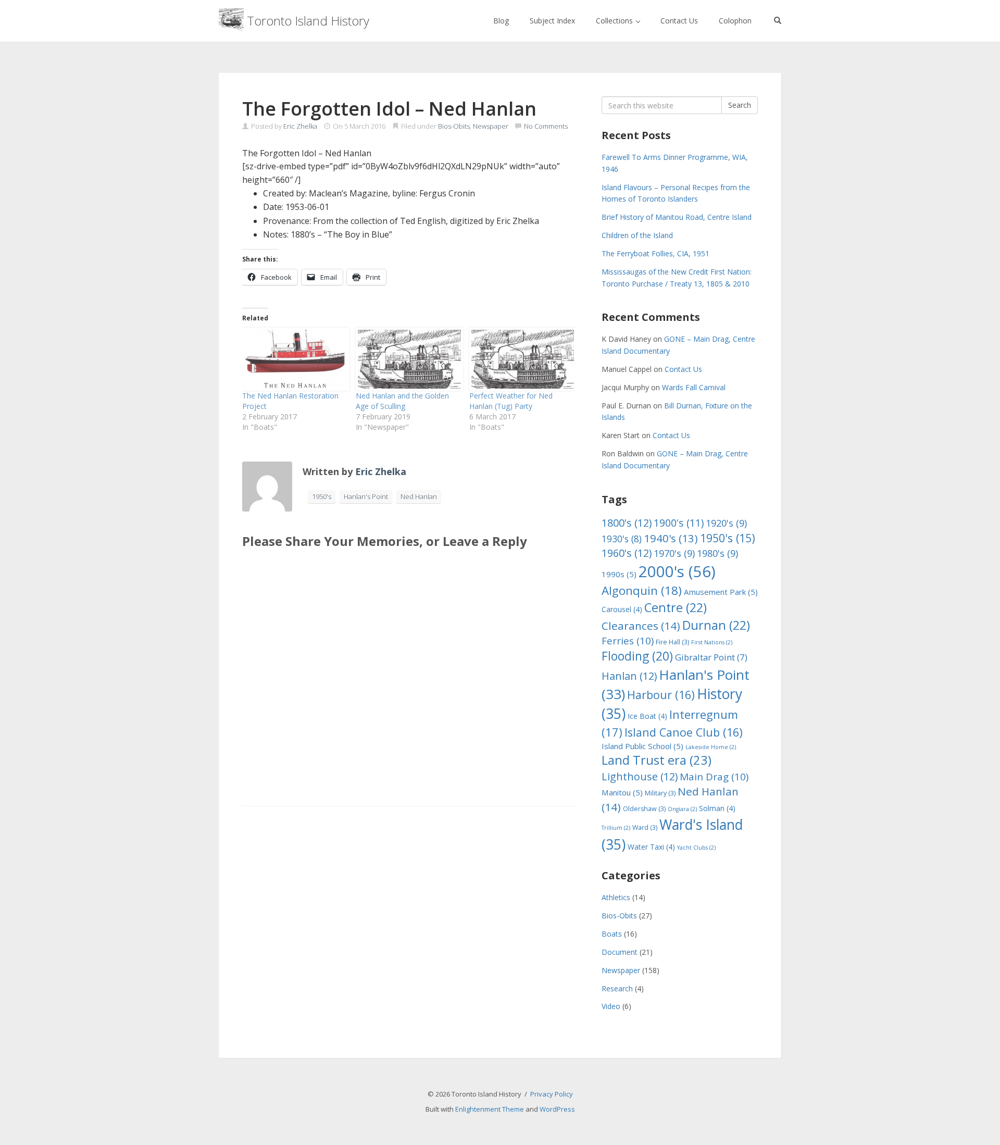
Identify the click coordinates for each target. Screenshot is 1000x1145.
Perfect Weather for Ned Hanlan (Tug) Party (511, 401)
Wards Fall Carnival (694, 387)
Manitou (622, 792)
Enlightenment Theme (489, 1109)
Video (611, 1006)
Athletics (616, 897)
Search (739, 105)
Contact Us (679, 21)
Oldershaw (644, 808)
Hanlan (629, 676)
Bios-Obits (454, 126)
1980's (717, 552)
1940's (671, 538)
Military (660, 793)
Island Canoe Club (683, 732)
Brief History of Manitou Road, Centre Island (677, 217)
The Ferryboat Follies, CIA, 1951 (655, 253)
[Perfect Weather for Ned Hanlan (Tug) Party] (520, 359)
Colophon (735, 21)
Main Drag (714, 776)
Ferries (628, 641)
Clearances (641, 625)
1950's (321, 496)
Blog (501, 21)
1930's (622, 538)
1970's (674, 552)
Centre (675, 607)
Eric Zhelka (300, 126)
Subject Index (552, 21)
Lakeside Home (710, 747)
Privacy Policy (551, 1094)
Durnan (716, 625)
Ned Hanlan (419, 496)
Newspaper (490, 126)
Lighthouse (640, 776)
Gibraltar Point (711, 657)
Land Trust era (656, 760)
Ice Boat (647, 716)
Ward (644, 827)
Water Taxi (651, 847)
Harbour (661, 694)
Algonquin (642, 590)
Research (617, 988)
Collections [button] (615, 21)
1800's (627, 523)
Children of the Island (637, 235)
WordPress (557, 1109)
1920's (726, 522)
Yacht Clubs (696, 847)
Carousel (622, 609)
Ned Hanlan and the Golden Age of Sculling (402, 401)
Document (620, 952)
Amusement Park (721, 592)
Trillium (616, 827)
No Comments (546, 126)
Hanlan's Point (366, 496)
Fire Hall (672, 642)
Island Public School (642, 746)
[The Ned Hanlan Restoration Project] (293, 359)
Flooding (637, 656)
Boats (612, 934)
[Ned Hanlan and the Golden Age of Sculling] (407, 359)
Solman (717, 808)
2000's (677, 571)
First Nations (711, 642)
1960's (627, 553)
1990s (619, 574)
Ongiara (682, 809)
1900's (679, 523)
